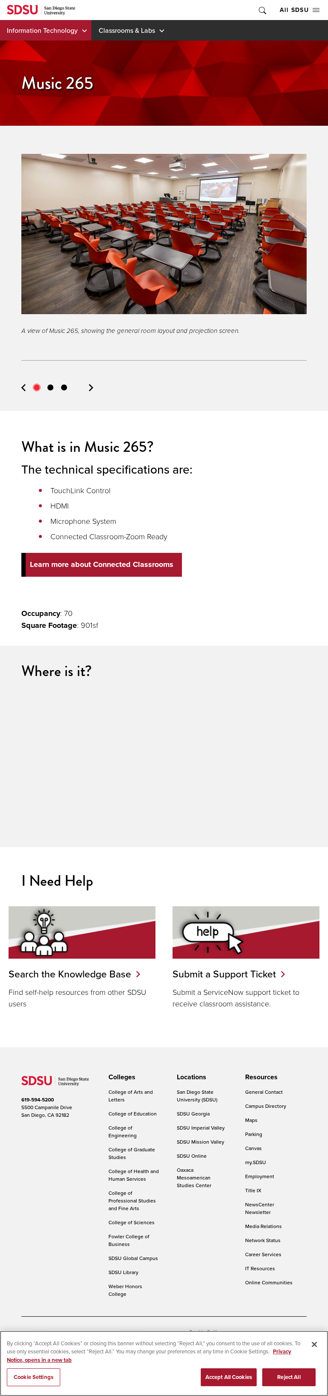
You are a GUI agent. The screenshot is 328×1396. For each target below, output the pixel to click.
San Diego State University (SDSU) (197, 1095)
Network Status (263, 1240)
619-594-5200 (37, 1099)
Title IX (253, 1190)
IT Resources (260, 1268)
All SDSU (294, 10)
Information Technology (42, 30)
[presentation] (120, 1077)
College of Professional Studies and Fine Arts (132, 1200)
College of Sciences (131, 1222)
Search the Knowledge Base (70, 974)
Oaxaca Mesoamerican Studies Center (194, 1177)
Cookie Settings (33, 1377)
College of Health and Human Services (133, 1175)
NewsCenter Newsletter (259, 1208)
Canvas (253, 1148)
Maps (251, 1120)
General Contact (264, 1091)
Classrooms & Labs (127, 30)
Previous (23, 387)
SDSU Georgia (193, 1113)
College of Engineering (122, 1131)
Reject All (288, 1377)
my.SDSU (255, 1162)
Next (91, 387)
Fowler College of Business (128, 1240)
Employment (259, 1176)
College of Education (132, 1113)
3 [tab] (64, 387)
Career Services (263, 1254)
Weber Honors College (125, 1290)
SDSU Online (192, 1155)
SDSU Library (123, 1272)
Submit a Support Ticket (224, 974)
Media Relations (263, 1226)
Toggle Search (262, 10)
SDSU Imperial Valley (201, 1127)
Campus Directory (265, 1106)
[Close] (314, 1344)
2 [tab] (50, 387)
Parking (253, 1134)
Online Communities (269, 1282)
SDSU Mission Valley (200, 1141)
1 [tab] (37, 387)
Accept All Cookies (228, 1377)
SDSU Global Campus (133, 1258)
